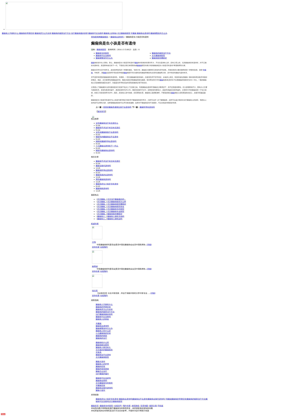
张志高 (95, 291)
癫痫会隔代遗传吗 (103, 166)
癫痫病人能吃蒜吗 (114, 219)
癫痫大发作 (100, 362)
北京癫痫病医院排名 (115, 207)
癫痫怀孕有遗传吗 (147, 107)
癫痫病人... (101, 216)
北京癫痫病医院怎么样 (116, 202)
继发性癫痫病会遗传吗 (105, 150)
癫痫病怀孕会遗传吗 (104, 170)
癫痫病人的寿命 (110, 33)
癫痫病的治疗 (101, 338)
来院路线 (135, 406)
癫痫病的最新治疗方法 (61, 33)
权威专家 (95, 224)
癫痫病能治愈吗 (102, 345)
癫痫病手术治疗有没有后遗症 (108, 128)
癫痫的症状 (100, 366)
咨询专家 (96, 247)
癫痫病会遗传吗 (143, 33)
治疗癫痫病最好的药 (79, 33)
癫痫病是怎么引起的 (43, 33)
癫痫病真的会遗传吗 (104, 175)
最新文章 (153, 406)
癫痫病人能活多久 (103, 347)
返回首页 (101, 111)
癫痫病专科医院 (102, 53)
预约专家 (126, 406)
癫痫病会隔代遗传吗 (104, 388)
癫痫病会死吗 (101, 381)
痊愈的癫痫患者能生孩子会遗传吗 (117, 107)
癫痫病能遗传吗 (102, 189)
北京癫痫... (101, 199)
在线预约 (104, 247)
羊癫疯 (133, 33)
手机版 (160, 406)
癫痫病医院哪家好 (159, 58)
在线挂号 (118, 406)
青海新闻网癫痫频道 (99, 37)
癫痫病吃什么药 (102, 343)
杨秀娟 (95, 266)
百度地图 (144, 406)
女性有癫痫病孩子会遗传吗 (107, 132)
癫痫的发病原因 (102, 369)
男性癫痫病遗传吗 (103, 179)
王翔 (94, 242)
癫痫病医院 (101, 50)
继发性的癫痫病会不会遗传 (107, 137)
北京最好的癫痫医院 (104, 350)
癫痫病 (139, 65)
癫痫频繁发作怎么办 (158, 33)
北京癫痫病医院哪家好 (116, 204)
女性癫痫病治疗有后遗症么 (107, 123)
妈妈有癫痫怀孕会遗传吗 (106, 141)
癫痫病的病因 (101, 336)
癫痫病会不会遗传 (103, 355)
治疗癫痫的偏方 (102, 374)
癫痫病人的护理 (102, 364)
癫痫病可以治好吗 (103, 378)
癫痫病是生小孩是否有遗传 (107, 184)
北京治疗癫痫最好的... (116, 199)
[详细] (149, 245)
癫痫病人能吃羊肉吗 (115, 216)
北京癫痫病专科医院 (115, 209)
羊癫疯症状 (100, 385)
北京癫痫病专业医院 (115, 211)
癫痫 (92, 63)
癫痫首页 (95, 406)
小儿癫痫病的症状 (103, 333)
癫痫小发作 (100, 390)
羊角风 (98, 352)
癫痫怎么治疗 (101, 371)
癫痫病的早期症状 (26, 33)
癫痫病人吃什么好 (103, 331)
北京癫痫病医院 (123, 33)
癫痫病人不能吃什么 (10, 33)
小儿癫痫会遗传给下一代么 (107, 146)
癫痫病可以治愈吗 (95, 33)
